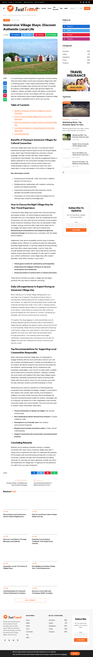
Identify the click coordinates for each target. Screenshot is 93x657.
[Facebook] (5, 83)
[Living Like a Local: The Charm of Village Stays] (16, 554)
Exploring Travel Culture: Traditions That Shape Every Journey (42, 541)
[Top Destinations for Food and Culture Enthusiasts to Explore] (16, 579)
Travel (64, 60)
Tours (49, 8)
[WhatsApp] (5, 99)
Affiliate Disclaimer (28, 2)
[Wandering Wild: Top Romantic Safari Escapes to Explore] (67, 137)
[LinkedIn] (5, 91)
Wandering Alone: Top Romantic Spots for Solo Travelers (73, 123)
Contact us (11, 2)
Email (76, 222)
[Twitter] (5, 87)
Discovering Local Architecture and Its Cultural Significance (14, 515)
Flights (37, 8)
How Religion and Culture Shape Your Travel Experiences (43, 567)
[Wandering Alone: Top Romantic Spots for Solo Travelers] (76, 109)
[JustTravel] (22, 8)
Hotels (44, 8)
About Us (4, 2)
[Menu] (4, 8)
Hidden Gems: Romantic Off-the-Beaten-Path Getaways (80, 145)
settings (64, 654)
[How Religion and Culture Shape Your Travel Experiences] (44, 554)
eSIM (66, 8)
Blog (87, 8)
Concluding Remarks (21, 134)
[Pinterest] (5, 95)
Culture (6, 20)
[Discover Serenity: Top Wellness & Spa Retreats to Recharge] (67, 164)
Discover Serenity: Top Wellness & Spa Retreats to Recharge (80, 163)
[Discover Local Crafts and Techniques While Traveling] (44, 579)
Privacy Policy (18, 2)
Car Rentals (55, 8)
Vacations (65, 63)
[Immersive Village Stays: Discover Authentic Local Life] (30, 56)
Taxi (61, 8)
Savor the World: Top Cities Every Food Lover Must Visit (80, 154)
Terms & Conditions (40, 2)
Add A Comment (30, 600)
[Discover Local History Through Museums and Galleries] (16, 527)
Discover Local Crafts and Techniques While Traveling (42, 592)
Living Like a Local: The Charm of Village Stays (15, 567)
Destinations (66, 57)
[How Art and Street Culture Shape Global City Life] (44, 502)
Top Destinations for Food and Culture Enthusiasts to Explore (14, 592)
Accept (75, 653)
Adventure (66, 51)
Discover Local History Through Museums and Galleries (14, 540)
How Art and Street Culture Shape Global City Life (44, 515)
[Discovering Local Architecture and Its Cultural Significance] (16, 502)
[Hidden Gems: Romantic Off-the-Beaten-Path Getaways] (67, 146)
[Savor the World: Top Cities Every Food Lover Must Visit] (67, 155)
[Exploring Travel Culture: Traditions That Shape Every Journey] (44, 527)
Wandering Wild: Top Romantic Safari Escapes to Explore (80, 136)
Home (32, 8)
